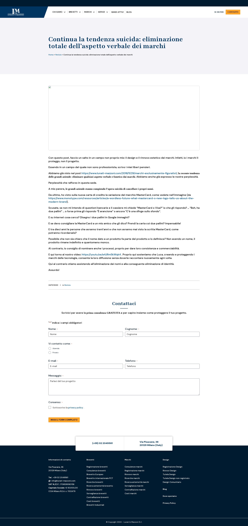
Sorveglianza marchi (134, 486)
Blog (165, 489)
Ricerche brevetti (95, 482)
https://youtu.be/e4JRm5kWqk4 (101, 254)
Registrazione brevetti (97, 467)
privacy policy (75, 407)
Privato (56, 352)
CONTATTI (233, 12)
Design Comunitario (172, 482)
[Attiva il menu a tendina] (65, 12)
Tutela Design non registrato (176, 478)
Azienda (56, 348)
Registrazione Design (172, 467)
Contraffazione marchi (135, 489)
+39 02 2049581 (60, 477)
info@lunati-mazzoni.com (63, 481)
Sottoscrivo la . (68, 407)
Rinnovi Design (169, 470)
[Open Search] (218, 3)
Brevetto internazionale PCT (100, 478)
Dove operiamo (170, 496)
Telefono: (131, 360)
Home (50, 55)
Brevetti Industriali (95, 505)
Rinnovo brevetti (94, 489)
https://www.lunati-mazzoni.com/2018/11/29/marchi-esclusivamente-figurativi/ (129, 173)
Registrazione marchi (134, 470)
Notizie (58, 55)
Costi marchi (131, 493)
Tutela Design (169, 474)
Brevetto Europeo (95, 474)
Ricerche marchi (132, 478)
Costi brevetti (93, 501)
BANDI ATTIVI (117, 12)
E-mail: (53, 360)
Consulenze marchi (133, 467)
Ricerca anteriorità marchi (137, 482)
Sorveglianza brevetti (97, 493)
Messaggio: (55, 375)
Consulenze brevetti (96, 470)
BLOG (128, 12)
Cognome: (132, 329)
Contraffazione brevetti (98, 497)
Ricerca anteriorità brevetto (100, 486)
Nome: (53, 329)
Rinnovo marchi (132, 474)
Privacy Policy (169, 503)
